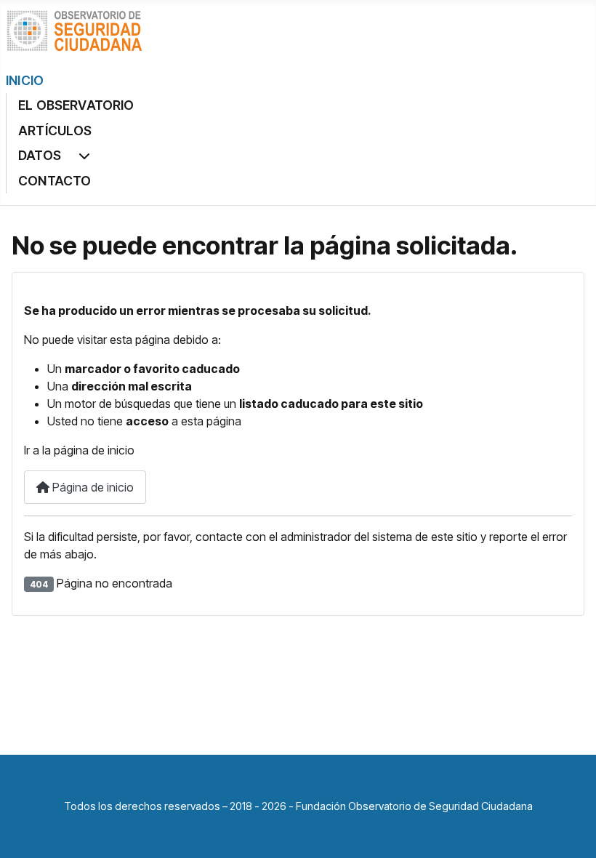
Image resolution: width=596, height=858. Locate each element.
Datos (39, 155)
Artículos (55, 130)
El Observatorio (76, 105)
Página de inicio (91, 487)
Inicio (25, 80)
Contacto (54, 180)
